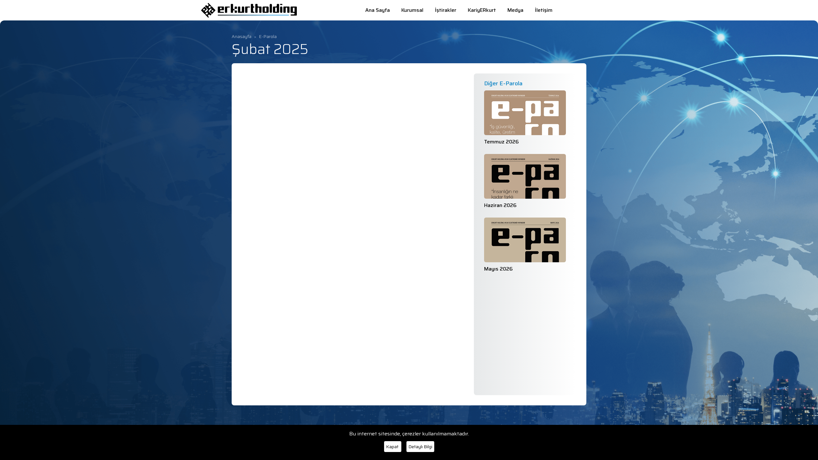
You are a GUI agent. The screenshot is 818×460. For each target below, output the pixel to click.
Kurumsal (413, 10)
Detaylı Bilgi (420, 446)
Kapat (392, 446)
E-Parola (268, 36)
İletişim (543, 10)
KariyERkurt (482, 10)
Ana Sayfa (378, 10)
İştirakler (446, 10)
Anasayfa (241, 36)
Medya (516, 10)
